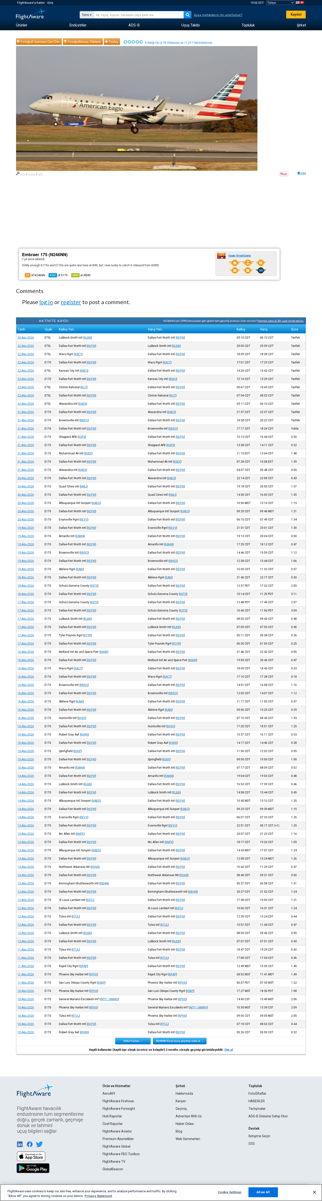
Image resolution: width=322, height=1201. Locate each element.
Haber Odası (185, 1124)
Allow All (263, 1192)
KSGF (77, 751)
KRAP (83, 966)
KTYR (87, 635)
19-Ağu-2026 (25, 527)
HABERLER (256, 1101)
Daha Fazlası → (133, 1040)
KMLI (84, 486)
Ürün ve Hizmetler (117, 1086)
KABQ (96, 503)
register (71, 301)
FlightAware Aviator (117, 1131)
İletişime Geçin (259, 1136)
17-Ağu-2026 (25, 602)
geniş (31, 174)
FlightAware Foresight (119, 1109)
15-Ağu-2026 (25, 726)
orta (22, 174)
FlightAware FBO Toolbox (121, 1154)
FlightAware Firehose (118, 1101)
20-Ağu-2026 (25, 478)
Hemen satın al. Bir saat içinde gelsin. (281, 321)
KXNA (95, 867)
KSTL (90, 900)
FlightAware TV (114, 1161)
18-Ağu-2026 (25, 577)
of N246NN (35, 275)
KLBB (87, 337)
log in (46, 301)
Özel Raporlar (113, 1124)
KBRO (84, 420)
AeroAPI (109, 1093)
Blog (179, 1131)
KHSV (81, 718)
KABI (80, 569)
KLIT (84, 387)
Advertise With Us (189, 1116)
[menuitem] (22, 25)
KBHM (104, 883)
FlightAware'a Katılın (31, 2)
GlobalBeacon (113, 1169)
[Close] (314, 1192)
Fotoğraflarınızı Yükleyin (84, 41)
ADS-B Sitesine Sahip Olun (268, 1116)
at (82, 275)
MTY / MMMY (109, 999)
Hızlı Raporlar (112, 1116)
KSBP (101, 982)
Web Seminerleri (188, 1139)
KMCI (84, 370)
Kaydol (296, 14)
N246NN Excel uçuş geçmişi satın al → (179, 1040)
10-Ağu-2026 (25, 991)
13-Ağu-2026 (25, 825)
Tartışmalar (257, 1109)
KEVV (83, 519)
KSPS (81, 437)
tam (40, 174)
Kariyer (181, 1101)
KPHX (93, 974)
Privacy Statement (98, 1196)
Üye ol (228, 1049)
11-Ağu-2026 (25, 949)
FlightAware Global (116, 1146)
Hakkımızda (184, 1093)
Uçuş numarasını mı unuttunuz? (218, 15)
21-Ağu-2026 (25, 412)
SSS (251, 1143)
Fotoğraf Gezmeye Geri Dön (40, 41)
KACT (78, 354)
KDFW (180, 337)
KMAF (103, 652)
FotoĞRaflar (257, 1093)
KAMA (80, 536)
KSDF (88, 453)
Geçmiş (181, 1109)
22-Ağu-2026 (25, 346)
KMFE (80, 833)
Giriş (50, 2)
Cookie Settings (229, 1192)
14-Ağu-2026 (25, 776)
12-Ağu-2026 (25, 891)
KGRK (84, 734)
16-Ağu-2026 (25, 652)
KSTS (94, 585)
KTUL (75, 916)
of (59, 275)
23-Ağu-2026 (25, 337)
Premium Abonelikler (118, 1139)
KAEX (82, 403)
